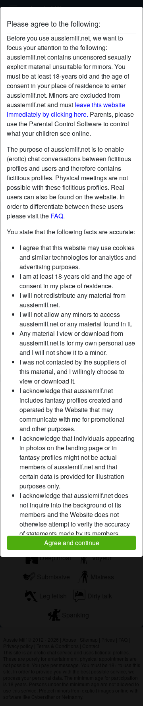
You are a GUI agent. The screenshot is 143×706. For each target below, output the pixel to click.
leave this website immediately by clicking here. (66, 109)
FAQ (56, 215)
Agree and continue (71, 542)
